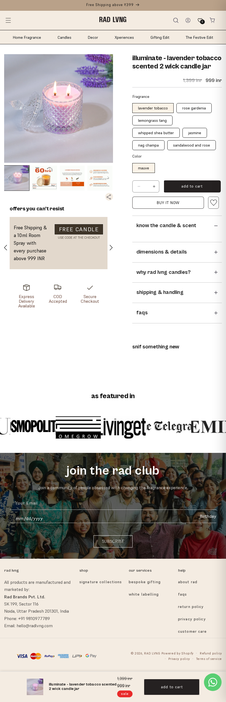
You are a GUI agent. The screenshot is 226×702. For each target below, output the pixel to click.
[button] (8, 20)
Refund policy (211, 653)
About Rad (187, 581)
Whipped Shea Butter (156, 132)
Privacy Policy (192, 618)
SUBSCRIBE (113, 541)
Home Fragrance (27, 37)
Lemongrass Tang (152, 120)
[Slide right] (108, 178)
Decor (93, 37)
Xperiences (124, 37)
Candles (64, 37)
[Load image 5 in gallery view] (99, 178)
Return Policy (191, 606)
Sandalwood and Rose (191, 145)
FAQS (182, 594)
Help (182, 571)
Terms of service (209, 659)
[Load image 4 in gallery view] (72, 178)
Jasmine (194, 132)
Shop (83, 571)
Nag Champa (148, 145)
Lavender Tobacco (153, 108)
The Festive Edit (199, 37)
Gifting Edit (159, 37)
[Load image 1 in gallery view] (16, 178)
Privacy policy (179, 659)
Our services (140, 571)
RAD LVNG (152, 653)
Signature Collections (100, 581)
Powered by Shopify (178, 653)
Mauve (143, 168)
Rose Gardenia (194, 108)
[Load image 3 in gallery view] (44, 178)
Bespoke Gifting (145, 581)
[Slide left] (9, 178)
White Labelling (144, 594)
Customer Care (192, 631)
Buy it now (168, 202)
